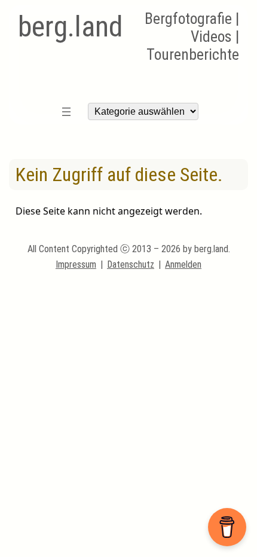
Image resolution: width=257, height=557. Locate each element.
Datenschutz (130, 264)
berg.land (70, 27)
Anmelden (183, 264)
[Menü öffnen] (66, 112)
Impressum (76, 264)
